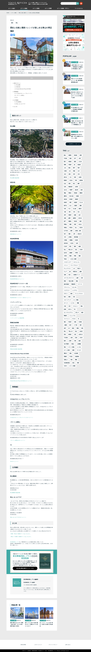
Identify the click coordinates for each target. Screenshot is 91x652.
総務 (81, 271)
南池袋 (79, 164)
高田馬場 (76, 237)
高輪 (65, 192)
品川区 (65, 252)
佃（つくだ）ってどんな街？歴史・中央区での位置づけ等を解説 (46, 624)
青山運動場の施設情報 (15, 492)
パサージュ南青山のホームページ (17, 440)
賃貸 (82, 312)
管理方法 (75, 271)
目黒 (69, 174)
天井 (69, 306)
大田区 (65, 255)
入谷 (65, 167)
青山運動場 (18, 101)
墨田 (71, 230)
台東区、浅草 (78, 230)
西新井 (69, 214)
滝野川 (80, 208)
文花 (79, 174)
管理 (78, 362)
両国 (74, 170)
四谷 (65, 334)
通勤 (76, 359)
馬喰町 (65, 356)
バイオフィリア (67, 262)
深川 (65, 233)
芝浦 (76, 337)
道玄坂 (65, 199)
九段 (75, 334)
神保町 (65, 202)
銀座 (80, 340)
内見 (69, 274)
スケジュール (76, 262)
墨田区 (65, 196)
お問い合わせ (67, 644)
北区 (76, 249)
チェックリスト (67, 268)
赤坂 (82, 328)
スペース (80, 284)
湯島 (81, 205)
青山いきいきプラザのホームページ (18, 517)
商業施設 (16, 91)
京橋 (75, 321)
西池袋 (75, 192)
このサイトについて (38, 644)
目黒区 (77, 196)
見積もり (66, 359)
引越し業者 (70, 281)
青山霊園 (18, 84)
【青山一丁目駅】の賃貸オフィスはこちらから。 (21, 536)
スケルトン (75, 306)
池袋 (70, 158)
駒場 (70, 255)
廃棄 (78, 303)
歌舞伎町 (70, 186)
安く (75, 309)
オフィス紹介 (11, 8)
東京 (65, 296)
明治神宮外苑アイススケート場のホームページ (20, 297)
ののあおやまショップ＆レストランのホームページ (21, 417)
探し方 (77, 312)
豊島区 (81, 192)
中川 (69, 208)
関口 (70, 246)
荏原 (75, 224)
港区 (12, 22)
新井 (81, 221)
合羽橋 (69, 237)
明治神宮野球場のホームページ (17, 279)
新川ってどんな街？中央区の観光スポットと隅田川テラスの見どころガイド (31, 624)
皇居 (82, 189)
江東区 (65, 170)
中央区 (70, 356)
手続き (65, 259)
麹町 (79, 183)
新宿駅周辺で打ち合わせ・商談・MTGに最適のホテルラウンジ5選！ (77, 136)
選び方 (79, 268)
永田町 (76, 186)
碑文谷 (65, 177)
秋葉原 (75, 202)
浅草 (75, 177)
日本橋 (80, 321)
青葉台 (69, 192)
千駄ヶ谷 (70, 331)
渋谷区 (81, 331)
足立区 (71, 243)
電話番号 (73, 284)
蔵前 (75, 161)
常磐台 (65, 224)
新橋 (78, 328)
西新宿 (76, 199)
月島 (75, 340)
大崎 (69, 211)
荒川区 (81, 227)
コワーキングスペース (69, 277)
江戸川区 (66, 230)
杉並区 (76, 240)
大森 (65, 211)
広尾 (65, 186)
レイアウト (74, 290)
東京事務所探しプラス (14, 541)
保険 (70, 353)
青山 (17, 22)
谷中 (75, 158)
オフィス (66, 303)
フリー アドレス (74, 265)
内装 (71, 359)
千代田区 (66, 337)
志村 (77, 243)
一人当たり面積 (72, 259)
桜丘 (74, 183)
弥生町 (75, 221)
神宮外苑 (18, 86)
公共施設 (16, 100)
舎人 (76, 227)
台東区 (80, 177)
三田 (65, 237)
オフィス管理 (48, 8)
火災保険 (76, 353)
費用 (73, 350)
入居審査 (79, 343)
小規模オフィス (76, 274)
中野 (65, 208)
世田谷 (70, 227)
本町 (76, 180)
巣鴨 (65, 164)
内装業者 (77, 356)
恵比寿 (76, 189)
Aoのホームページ (14, 461)
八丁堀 (75, 325)
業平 (74, 167)
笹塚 (69, 183)
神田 (70, 202)
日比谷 (70, 180)
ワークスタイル (79, 8)
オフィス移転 (24, 8)
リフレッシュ (67, 287)
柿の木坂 (71, 196)
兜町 (81, 325)
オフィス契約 (36, 8)
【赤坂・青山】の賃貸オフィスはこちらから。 (20, 533)
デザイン (66, 293)
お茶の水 (81, 334)
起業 (77, 277)
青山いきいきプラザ (20, 103)
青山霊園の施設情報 (14, 177)
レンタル (79, 347)
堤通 (81, 155)
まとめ (15, 106)
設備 (65, 309)
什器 (65, 306)
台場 (71, 337)
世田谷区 (66, 243)
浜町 (65, 328)
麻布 (65, 340)
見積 (65, 274)
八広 (70, 177)
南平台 (65, 205)
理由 (82, 306)
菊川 (65, 161)
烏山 (65, 249)
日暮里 (75, 205)
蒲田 (75, 246)
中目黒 (65, 158)
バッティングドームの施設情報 (17, 318)
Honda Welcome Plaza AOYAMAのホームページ (21, 380)
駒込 (65, 155)
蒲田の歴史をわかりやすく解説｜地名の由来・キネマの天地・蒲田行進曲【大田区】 (16, 624)
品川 (80, 214)
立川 (79, 170)
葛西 (70, 224)
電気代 (65, 353)
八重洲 (65, 325)
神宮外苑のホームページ (15, 234)
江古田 (65, 246)
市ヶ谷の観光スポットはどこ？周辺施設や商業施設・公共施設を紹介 (77, 109)
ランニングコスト (79, 293)
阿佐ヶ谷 (70, 249)
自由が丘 (80, 233)
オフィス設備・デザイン (63, 8)
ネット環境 (75, 299)
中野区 (76, 252)
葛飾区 (69, 221)
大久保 (80, 161)
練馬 (69, 218)
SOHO (65, 365)
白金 (65, 183)
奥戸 (65, 221)
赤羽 (65, 214)
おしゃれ (74, 287)
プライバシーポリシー (53, 644)
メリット (66, 265)
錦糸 (69, 167)
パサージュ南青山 (20, 95)
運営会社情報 (23, 644)
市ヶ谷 (81, 202)
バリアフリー (67, 290)
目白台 (80, 224)
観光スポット (17, 83)
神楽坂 (69, 161)
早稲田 (69, 164)
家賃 (65, 281)
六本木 (81, 337)
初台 (76, 331)
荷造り (72, 343)
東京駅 (70, 199)
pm (74, 268)
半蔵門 (70, 189)
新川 (70, 325)
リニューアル (72, 315)
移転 (71, 293)
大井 (74, 211)
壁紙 (80, 255)
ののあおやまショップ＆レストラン (24, 93)
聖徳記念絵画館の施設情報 (16, 349)
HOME (7, 12)
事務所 (65, 315)
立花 (65, 174)
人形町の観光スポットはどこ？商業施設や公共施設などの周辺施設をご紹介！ (77, 67)
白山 (70, 205)
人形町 (69, 340)
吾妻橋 (70, 240)
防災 (73, 362)
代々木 (73, 318)
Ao (17, 97)
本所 (74, 174)
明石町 (69, 321)
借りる (69, 309)
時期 (75, 255)
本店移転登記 (67, 362)
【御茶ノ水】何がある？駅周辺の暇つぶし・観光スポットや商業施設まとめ (77, 122)
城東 (69, 233)
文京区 (81, 249)
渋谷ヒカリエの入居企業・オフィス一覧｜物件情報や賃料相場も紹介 (77, 80)
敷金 (77, 281)
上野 (74, 233)
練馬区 (74, 218)
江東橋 (65, 240)
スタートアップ (67, 299)
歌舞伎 (65, 180)
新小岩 (80, 218)
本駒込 (65, 227)
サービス (79, 350)
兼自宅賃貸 (66, 284)
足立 (79, 211)
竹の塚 (74, 208)
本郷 (65, 218)
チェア (65, 271)
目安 (82, 277)
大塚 (80, 158)
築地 (73, 328)
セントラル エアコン (68, 312)
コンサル (72, 303)
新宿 (69, 296)
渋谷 (74, 296)
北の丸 (65, 189)
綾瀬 (80, 246)
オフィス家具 (67, 350)
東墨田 (69, 155)
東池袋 (75, 155)
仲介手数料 (66, 343)
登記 (65, 347)
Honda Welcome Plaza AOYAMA (23, 88)
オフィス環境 (72, 365)
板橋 (75, 214)
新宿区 (69, 334)
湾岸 (79, 167)
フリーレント (67, 318)
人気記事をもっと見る (73, 143)
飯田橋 (81, 180)
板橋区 (70, 252)
